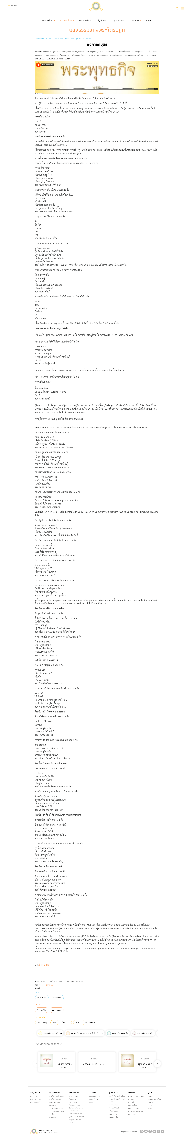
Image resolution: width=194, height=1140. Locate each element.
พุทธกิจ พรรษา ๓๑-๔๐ (93, 1064)
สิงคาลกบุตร (87, 38)
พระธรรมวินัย (73, 1096)
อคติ (54, 1022)
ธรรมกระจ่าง (113, 1114)
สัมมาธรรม (52, 1105)
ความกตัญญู (42, 1022)
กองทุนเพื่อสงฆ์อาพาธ (76, 1113)
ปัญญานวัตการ (113, 1105)
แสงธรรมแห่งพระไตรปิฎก (97, 29)
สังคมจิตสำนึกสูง (133, 1105)
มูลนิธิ (148, 20)
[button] (182, 9)
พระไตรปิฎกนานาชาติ (56, 1099)
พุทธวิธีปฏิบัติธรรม (94, 1096)
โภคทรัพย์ (65, 1022)
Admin (150, 1108)
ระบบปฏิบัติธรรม (94, 1099)
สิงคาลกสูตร (45, 964)
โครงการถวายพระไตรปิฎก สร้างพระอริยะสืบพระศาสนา (76, 1108)
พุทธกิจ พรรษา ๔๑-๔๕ (65, 1065)
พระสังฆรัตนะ (85, 20)
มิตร (77, 1022)
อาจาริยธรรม (73, 1102)
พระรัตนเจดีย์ (34, 1096)
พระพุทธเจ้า (41, 998)
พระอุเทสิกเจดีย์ (34, 1102)
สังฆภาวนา (72, 1099)
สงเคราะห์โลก (132, 1114)
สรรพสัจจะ (131, 1099)
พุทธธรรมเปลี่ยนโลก (55, 1102)
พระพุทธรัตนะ (48, 20)
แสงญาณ (92, 1102)
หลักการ (150, 1096)
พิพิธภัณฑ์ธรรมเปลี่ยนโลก (117, 1096)
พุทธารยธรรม (119, 20)
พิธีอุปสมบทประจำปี (75, 1119)
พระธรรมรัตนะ (66, 20)
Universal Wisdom (115, 1108)
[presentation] (34, 1033)
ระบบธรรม (52, 1117)
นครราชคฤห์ (56, 1010)
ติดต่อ (150, 1105)
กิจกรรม (150, 1102)
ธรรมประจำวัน (113, 1117)
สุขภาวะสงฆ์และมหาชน (135, 1111)
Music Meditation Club (136, 1096)
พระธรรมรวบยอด (57, 1108)
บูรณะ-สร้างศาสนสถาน (76, 1116)
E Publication (113, 1111)
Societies (136, 20)
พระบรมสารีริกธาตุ (35, 1099)
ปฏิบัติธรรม (102, 20)
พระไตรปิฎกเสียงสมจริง (54, 38)
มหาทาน (71, 1122)
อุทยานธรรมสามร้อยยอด (155, 1099)
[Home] (96, 5)
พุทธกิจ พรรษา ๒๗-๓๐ (145, 1065)
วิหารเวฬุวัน (41, 1010)
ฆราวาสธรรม (90, 1022)
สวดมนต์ (131, 1102)
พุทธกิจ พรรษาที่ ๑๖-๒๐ (73, 38)
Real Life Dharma (134, 1108)
